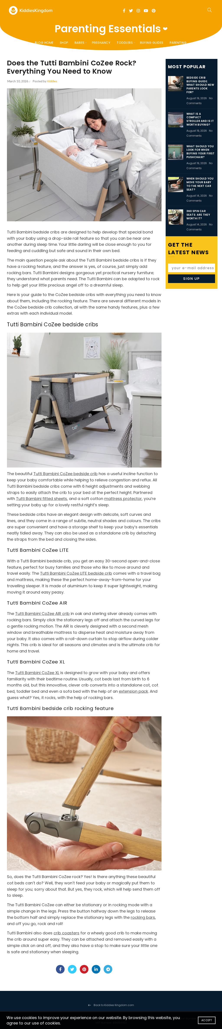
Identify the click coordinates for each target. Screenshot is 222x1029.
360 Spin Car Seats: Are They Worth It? (198, 214)
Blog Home (44, 42)
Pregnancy (101, 42)
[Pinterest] (84, 969)
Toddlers (125, 42)
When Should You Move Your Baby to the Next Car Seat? (200, 184)
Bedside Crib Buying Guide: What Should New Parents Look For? (200, 85)
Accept (206, 1020)
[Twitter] (72, 969)
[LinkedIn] (96, 969)
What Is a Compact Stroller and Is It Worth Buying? (200, 119)
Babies (80, 42)
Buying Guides (151, 42)
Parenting (178, 42)
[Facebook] (60, 969)
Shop (64, 42)
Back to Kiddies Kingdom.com (114, 1005)
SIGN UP (191, 278)
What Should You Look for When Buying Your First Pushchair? (200, 151)
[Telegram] (108, 969)
